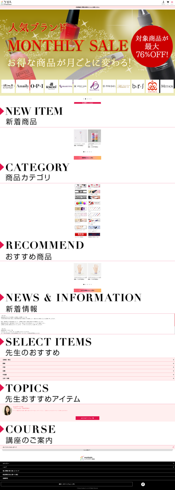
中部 (4, 367)
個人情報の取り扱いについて (11, 471)
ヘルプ (5, 467)
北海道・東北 (6, 359)
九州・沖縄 (6, 378)
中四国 (5, 374)
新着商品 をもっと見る (87, 157)
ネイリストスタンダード (10, 447)
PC (74, 484)
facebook (143, 484)
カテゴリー (6, 463)
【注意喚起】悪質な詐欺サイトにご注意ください (87, 7)
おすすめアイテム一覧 (87, 418)
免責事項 (5, 478)
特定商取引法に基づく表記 (10, 474)
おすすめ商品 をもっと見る (87, 290)
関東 (4, 363)
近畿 (4, 371)
